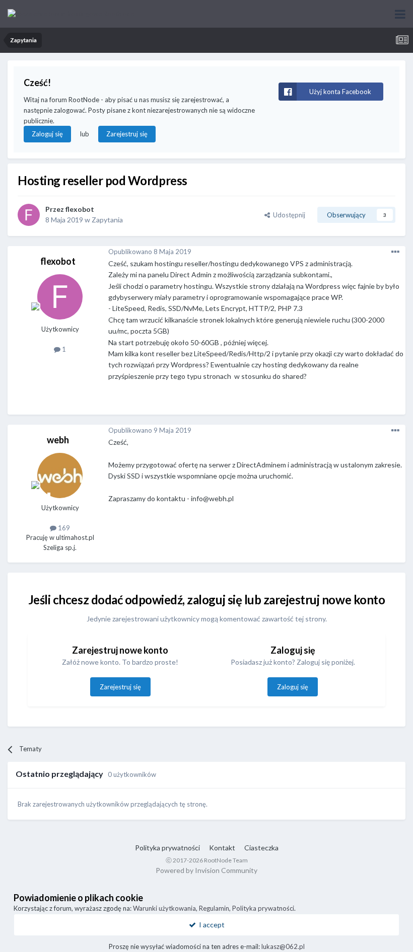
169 (63, 528)
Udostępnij (287, 215)
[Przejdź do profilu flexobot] (29, 215)
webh (58, 439)
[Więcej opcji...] (395, 252)
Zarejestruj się (127, 134)
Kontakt (222, 847)
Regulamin (214, 908)
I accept (210, 924)
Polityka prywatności (167, 847)
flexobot (79, 209)
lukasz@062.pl (283, 946)
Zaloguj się (47, 134)
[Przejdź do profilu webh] (60, 475)
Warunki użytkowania (164, 908)
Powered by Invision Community (206, 870)
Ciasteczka (261, 847)
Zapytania (107, 219)
